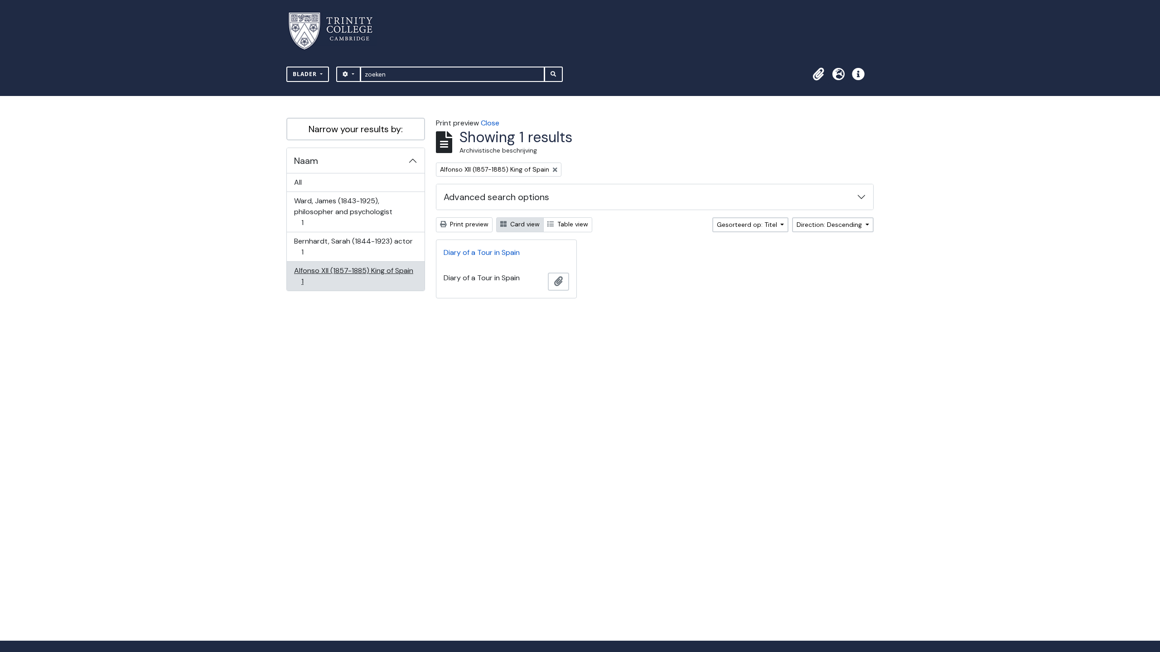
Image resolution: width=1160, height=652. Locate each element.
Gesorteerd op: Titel (748, 225)
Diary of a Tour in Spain (482, 252)
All (298, 182)
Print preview (468, 224)
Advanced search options (496, 197)
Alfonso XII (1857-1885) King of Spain (353, 275)
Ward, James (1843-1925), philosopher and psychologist (343, 211)
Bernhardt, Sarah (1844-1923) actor (353, 246)
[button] (818, 74)
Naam (306, 161)
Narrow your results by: (356, 129)
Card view (524, 224)
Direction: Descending (830, 225)
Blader (306, 74)
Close (490, 123)
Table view (572, 224)
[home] (336, 31)
